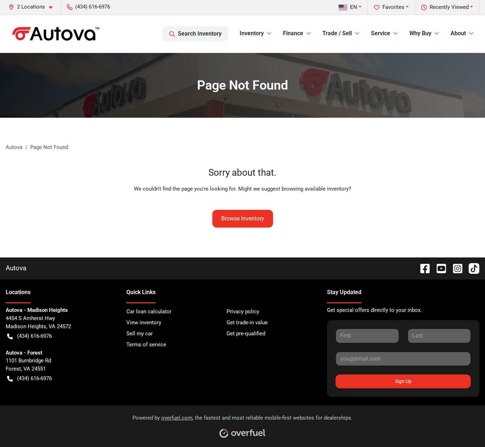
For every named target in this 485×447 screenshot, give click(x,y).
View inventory (143, 322)
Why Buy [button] (420, 33)
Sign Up (403, 381)
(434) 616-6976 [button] (92, 7)
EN (353, 7)
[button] (33, 7)
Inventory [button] (252, 33)
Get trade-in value (247, 322)
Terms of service (146, 344)
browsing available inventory (315, 189)
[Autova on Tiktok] (471, 268)
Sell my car (139, 333)
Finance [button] (293, 33)
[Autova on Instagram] (455, 268)
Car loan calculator (148, 311)
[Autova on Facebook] (422, 268)
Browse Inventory (242, 218)
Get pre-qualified (246, 333)
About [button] (458, 33)
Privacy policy (243, 311)
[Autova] (55, 34)
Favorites (393, 7)
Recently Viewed (449, 7)
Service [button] (380, 33)
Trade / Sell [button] (337, 33)
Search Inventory (200, 33)
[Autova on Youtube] (438, 268)
